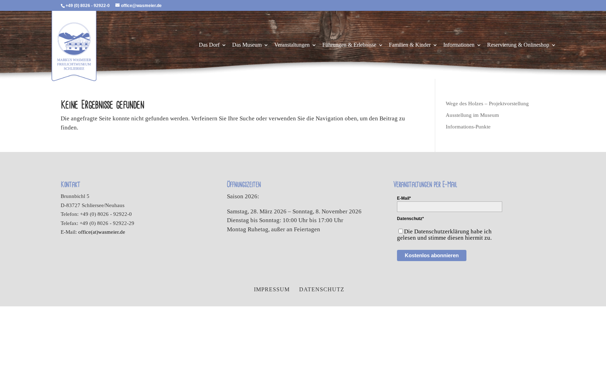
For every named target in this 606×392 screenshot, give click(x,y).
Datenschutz (321, 289)
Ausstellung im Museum (472, 115)
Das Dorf (209, 45)
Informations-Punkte (468, 126)
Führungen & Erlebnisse (349, 45)
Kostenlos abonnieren (432, 255)
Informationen (458, 45)
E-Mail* (404, 198)
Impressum (272, 289)
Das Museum (247, 45)
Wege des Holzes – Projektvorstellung (487, 103)
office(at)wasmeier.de (101, 232)
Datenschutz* (410, 218)
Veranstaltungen (292, 45)
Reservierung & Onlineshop (518, 45)
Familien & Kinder (410, 45)
